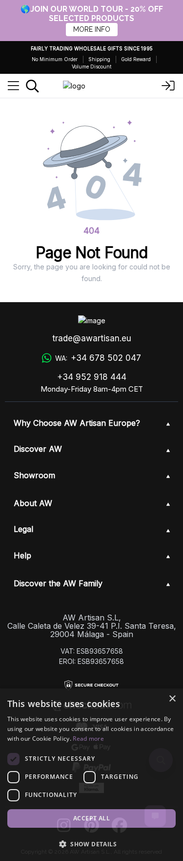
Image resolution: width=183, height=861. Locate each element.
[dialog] (91, 774)
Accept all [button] (91, 818)
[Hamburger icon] (13, 86)
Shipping (99, 59)
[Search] (32, 86)
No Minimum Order (55, 59)
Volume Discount (91, 66)
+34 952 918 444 (91, 377)
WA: (98, 358)
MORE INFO (91, 29)
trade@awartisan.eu (91, 338)
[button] (91, 844)
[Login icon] (168, 86)
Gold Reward (136, 59)
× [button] (172, 699)
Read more (88, 738)
